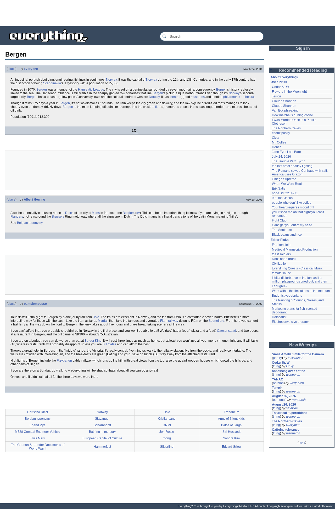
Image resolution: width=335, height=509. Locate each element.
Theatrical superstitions (289, 413)
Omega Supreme (284, 179)
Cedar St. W (280, 87)
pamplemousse (35, 304)
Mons (96, 213)
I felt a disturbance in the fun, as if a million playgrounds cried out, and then (299, 279)
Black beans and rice (287, 234)
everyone (31, 69)
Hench (276, 147)
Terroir (276, 96)
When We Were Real (287, 184)
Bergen (41, 89)
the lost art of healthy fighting (292, 166)
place (11, 69)
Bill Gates (109, 344)
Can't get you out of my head (292, 225)
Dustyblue (293, 425)
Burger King (93, 340)
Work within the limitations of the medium (301, 291)
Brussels (58, 216)
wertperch (293, 375)
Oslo (96, 317)
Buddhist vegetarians (287, 295)
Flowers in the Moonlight (289, 91)
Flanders (16, 216)
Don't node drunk (284, 259)
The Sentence (282, 230)
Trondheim (231, 412)
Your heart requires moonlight (293, 207)
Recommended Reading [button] (303, 70)
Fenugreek (279, 286)
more (302, 442)
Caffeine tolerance (285, 429)
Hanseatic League (91, 89)
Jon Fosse (166, 432)
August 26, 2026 (284, 396)
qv (138, 213)
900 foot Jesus (282, 198)
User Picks (279, 82)
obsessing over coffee (288, 371)
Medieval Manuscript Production (295, 249)
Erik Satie (279, 188)
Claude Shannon (284, 101)
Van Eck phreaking (285, 110)
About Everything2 (284, 77)
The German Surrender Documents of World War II (37, 446)
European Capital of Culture (102, 438)
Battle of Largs (231, 425)
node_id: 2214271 (285, 193)
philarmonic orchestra (238, 97)
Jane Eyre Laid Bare (286, 152)
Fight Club (279, 220)
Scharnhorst (102, 425)
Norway (111, 79)
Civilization (280, 263)
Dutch (69, 213)
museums (198, 97)
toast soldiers (281, 254)
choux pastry (281, 133)
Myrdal (103, 321)
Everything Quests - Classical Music (297, 268)
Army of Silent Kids (231, 419)
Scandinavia (52, 83)
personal (279, 400)
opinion (278, 383)
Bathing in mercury (102, 432)
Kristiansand (167, 419)
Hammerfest (102, 447)
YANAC (277, 379)
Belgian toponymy (29, 223)
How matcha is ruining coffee (292, 115)
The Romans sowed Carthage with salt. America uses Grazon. (300, 172)
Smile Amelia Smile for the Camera (298, 354)
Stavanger (102, 419)
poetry (277, 358)
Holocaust (279, 317)
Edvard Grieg (231, 447)
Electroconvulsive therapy (290, 322)
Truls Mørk (37, 438)
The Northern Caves (286, 128)
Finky (290, 366)
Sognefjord (216, 321)
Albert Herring (34, 199)
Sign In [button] (303, 48)
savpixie (292, 408)
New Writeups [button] (303, 345)
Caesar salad (226, 331)
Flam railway (169, 321)
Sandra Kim (231, 438)
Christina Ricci (37, 412)
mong (167, 438)
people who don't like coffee (291, 202)
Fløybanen (64, 360)
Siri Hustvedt (231, 432)
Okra (275, 138)
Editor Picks (280, 240)
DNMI (167, 425)
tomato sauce (281, 273)
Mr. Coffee (279, 142)
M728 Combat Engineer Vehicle (37, 432)
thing (276, 366)
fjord (158, 107)
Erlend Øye (38, 425)
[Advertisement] (167, 13)
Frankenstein (281, 245)
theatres (175, 97)
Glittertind (167, 447)
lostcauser (295, 358)
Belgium (129, 213)
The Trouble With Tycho (288, 161)
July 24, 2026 (281, 156)
